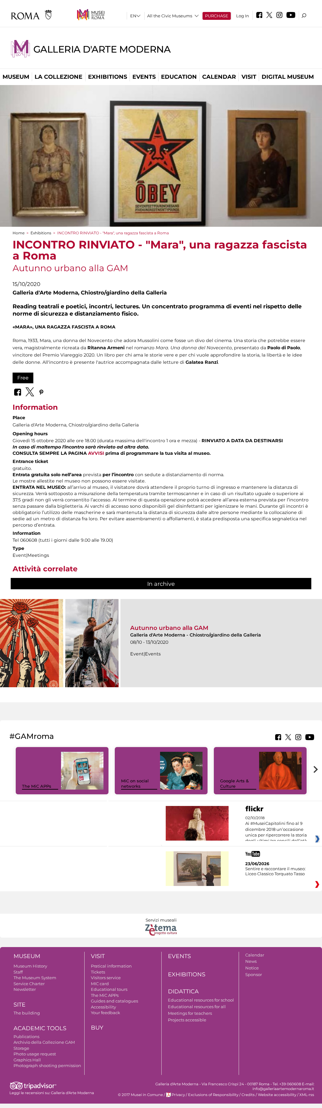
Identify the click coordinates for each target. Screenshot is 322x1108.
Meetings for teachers (190, 1013)
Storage (21, 1048)
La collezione (58, 76)
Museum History (30, 965)
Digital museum (288, 76)
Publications (26, 1036)
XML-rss (306, 1095)
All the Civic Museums (169, 15)
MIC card (100, 983)
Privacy (178, 1095)
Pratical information (111, 965)
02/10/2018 (276, 829)
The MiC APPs (36, 786)
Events (144, 76)
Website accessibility (277, 1095)
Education (179, 76)
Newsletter (25, 989)
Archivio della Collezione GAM (44, 1042)
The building (27, 1012)
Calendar (219, 76)
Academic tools (40, 1028)
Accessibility (103, 1006)
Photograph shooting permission (47, 1065)
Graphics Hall (27, 1059)
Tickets (98, 971)
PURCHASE (216, 15)
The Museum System (35, 977)
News (251, 961)
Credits (248, 1095)
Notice (252, 967)
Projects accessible (187, 1019)
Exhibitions (107, 76)
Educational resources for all (197, 1006)
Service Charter (29, 983)
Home (19, 233)
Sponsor (253, 974)
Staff (18, 971)
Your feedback (105, 1012)
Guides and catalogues (114, 1000)
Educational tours (109, 989)
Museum (16, 76)
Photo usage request (35, 1053)
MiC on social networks (135, 783)
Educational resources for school (201, 999)
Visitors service (106, 977)
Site (19, 1005)
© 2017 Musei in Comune (140, 1095)
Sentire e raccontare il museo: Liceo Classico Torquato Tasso (275, 871)
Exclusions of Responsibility (213, 1095)
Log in (242, 15)
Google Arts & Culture (234, 783)
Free (23, 378)
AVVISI (96, 453)
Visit (249, 76)
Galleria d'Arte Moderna (101, 49)
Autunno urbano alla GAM (169, 627)
